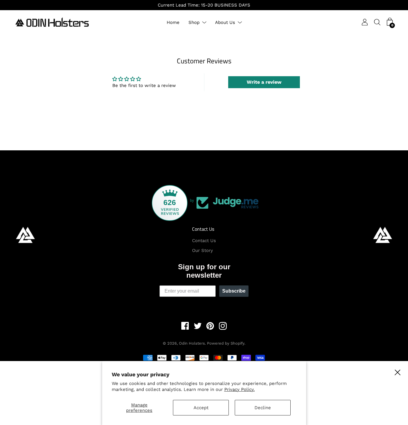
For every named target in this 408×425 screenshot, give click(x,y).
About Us (225, 22)
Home (173, 22)
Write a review (264, 82)
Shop (194, 22)
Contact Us (203, 229)
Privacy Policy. (239, 389)
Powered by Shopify (225, 343)
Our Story (202, 250)
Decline (262, 407)
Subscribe (234, 290)
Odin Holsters (192, 343)
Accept (201, 407)
